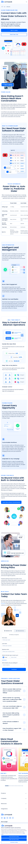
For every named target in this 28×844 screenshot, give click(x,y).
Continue (14, 669)
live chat (3, 603)
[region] (14, 219)
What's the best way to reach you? (10, 655)
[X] (7, 818)
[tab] (8, 630)
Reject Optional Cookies (14, 839)
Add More (4, 660)
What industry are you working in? (10, 662)
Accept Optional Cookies (14, 836)
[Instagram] (10, 818)
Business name (5, 649)
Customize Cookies (14, 842)
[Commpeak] (6, 2)
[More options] (4, 6)
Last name (4, 643)
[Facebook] (2, 818)
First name (4, 637)
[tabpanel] (14, 654)
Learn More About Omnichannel (11, 502)
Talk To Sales (14, 30)
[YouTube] (13, 818)
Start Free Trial (14, 34)
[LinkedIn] (4, 818)
